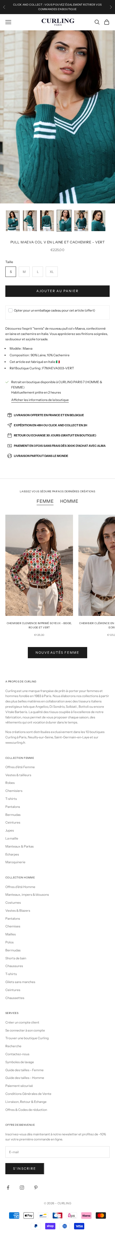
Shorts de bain (15, 958)
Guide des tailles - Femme (24, 1070)
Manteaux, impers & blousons (27, 895)
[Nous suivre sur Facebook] (8, 1187)
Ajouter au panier (57, 291)
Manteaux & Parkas (19, 846)
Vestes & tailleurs (18, 775)
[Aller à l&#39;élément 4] (64, 221)
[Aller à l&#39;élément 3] (47, 221)
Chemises (12, 926)
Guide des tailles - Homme (24, 1078)
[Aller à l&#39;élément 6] (98, 221)
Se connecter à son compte (25, 1030)
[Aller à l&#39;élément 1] (12, 221)
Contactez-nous (17, 1054)
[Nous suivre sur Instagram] (22, 1187)
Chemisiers (13, 791)
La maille (11, 838)
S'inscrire (24, 1169)
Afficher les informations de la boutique (40, 400)
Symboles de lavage (19, 1062)
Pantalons (12, 807)
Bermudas (13, 815)
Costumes (13, 903)
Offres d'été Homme (20, 887)
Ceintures (12, 822)
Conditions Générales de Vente (28, 1094)
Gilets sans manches (20, 982)
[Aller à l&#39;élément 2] (29, 221)
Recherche (13, 1046)
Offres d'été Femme (20, 767)
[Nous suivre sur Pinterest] (36, 1187)
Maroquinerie (15, 862)
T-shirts (11, 799)
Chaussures (14, 966)
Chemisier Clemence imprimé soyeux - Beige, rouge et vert (39, 625)
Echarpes (12, 854)
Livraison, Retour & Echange (26, 1102)
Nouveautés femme (58, 652)
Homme (69, 501)
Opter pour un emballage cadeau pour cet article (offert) (54, 310)
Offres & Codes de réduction (26, 1110)
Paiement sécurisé (19, 1086)
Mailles (10, 934)
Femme (45, 501)
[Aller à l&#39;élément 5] (81, 221)
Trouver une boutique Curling (27, 1038)
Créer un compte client (22, 1022)
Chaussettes (14, 998)
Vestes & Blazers (17, 910)
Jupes (9, 830)
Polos (9, 942)
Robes (10, 783)
